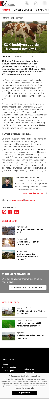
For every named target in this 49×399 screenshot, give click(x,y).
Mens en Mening (23, 10)
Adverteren (29, 369)
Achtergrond (18, 200)
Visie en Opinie (8, 371)
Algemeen (30, 200)
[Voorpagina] (7, 4)
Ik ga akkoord (24, 393)
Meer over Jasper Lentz (34, 193)
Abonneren (29, 372)
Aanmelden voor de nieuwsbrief (27, 287)
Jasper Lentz (7, 56)
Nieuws (6, 10)
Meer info (30, 388)
